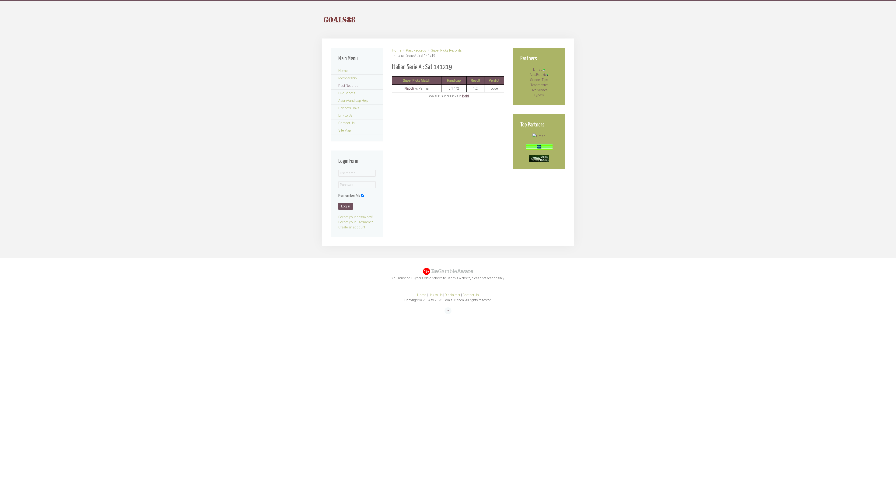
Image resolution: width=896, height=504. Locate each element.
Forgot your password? (355, 217)
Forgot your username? (355, 222)
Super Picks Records (446, 50)
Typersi (539, 95)
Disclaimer (452, 295)
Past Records (416, 50)
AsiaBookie (538, 75)
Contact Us (346, 123)
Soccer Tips (539, 80)
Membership (347, 78)
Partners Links (348, 108)
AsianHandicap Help (353, 100)
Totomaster (539, 85)
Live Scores (346, 93)
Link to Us (345, 115)
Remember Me (349, 195)
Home (396, 50)
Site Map (344, 130)
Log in (345, 206)
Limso (537, 69)
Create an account (351, 227)
